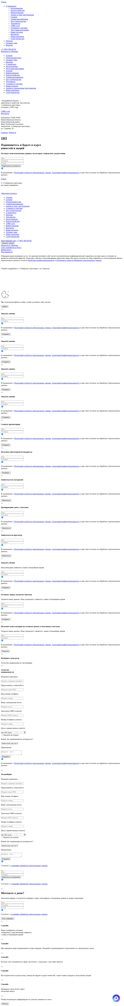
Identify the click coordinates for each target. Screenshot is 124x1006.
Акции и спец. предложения (17, 206)
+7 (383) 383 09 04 (8, 49)
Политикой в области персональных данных (32, 173)
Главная (9, 56)
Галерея (14, 17)
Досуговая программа (20, 30)
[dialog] (62, 715)
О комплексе (11, 6)
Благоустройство (18, 10)
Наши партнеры (17, 36)
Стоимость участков (19, 28)
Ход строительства (18, 21)
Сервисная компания (19, 19)
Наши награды (17, 32)
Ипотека (9, 45)
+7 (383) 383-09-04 (23, 241)
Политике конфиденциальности (41, 260)
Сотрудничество (17, 39)
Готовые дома (11, 43)
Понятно (5, 1004)
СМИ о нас (15, 26)
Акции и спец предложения (22, 15)
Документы (15, 23)
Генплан (9, 41)
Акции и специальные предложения (21, 88)
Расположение (17, 8)
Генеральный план (13, 58)
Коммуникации (17, 13)
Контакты (15, 34)
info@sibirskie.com (8, 241)
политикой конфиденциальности (65, 173)
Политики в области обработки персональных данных (79, 260)
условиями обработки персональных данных (29, 866)
